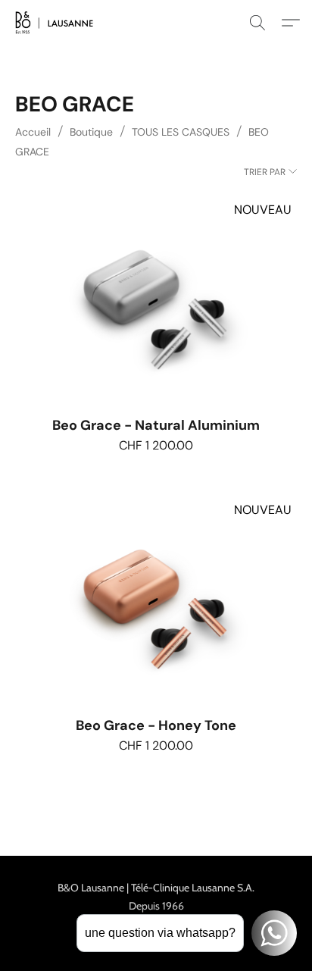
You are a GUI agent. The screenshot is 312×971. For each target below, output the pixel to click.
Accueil (33, 132)
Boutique (91, 132)
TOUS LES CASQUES (180, 132)
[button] (56, 22)
